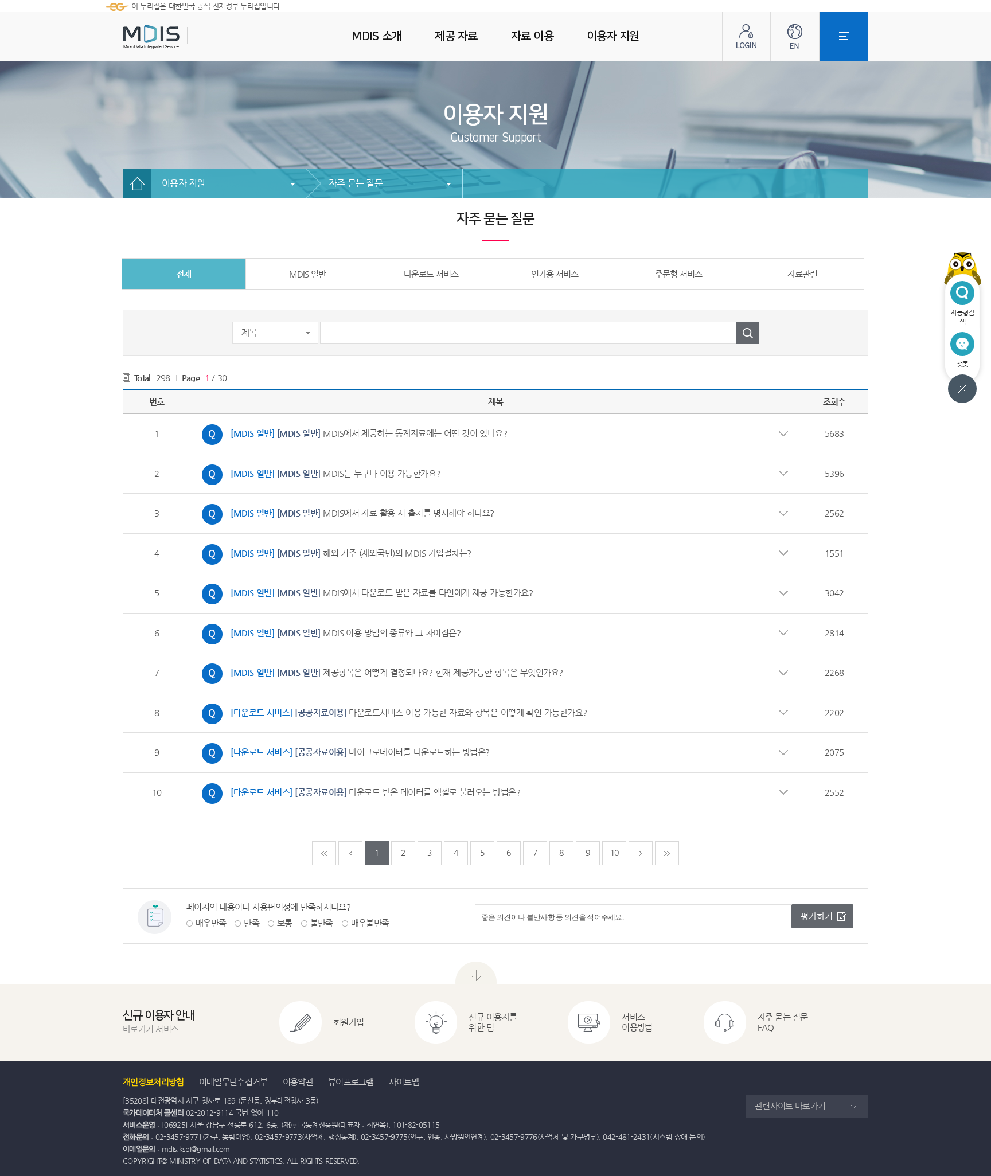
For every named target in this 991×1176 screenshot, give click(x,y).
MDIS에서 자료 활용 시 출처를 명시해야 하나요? (345, 511)
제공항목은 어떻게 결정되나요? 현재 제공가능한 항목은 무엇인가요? (379, 671)
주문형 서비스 (678, 274)
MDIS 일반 (307, 274)
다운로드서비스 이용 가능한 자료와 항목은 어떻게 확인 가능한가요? (391, 711)
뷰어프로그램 (351, 1082)
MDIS (180, 37)
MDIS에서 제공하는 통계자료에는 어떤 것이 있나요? (351, 431)
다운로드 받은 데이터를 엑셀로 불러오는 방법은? (358, 790)
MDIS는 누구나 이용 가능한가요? (318, 472)
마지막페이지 (667, 853)
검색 (747, 333)
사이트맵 (404, 1082)
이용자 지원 (183, 183)
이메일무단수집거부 (233, 1082)
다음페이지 (641, 853)
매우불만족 (370, 923)
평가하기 (817, 916)
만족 (251, 923)
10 (614, 852)
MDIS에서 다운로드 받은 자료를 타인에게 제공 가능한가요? (364, 591)
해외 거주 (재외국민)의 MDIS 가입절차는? (333, 551)
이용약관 (298, 1082)
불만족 (321, 923)
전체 (183, 274)
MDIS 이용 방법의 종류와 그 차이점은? (328, 631)
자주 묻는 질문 (356, 183)
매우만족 (211, 923)
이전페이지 (350, 853)
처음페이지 (324, 853)
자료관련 (802, 274)
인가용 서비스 (554, 274)
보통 (284, 923)
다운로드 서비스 (431, 274)
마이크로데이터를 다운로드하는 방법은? (343, 750)
